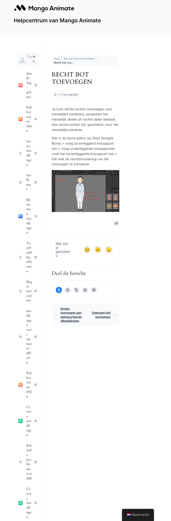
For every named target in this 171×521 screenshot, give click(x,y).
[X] (76, 290)
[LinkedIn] (85, 290)
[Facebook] (67, 290)
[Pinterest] (94, 290)
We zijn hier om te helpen (79, 58)
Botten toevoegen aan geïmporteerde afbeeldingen (71, 315)
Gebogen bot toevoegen (101, 315)
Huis (56, 58)
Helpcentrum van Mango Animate (57, 20)
